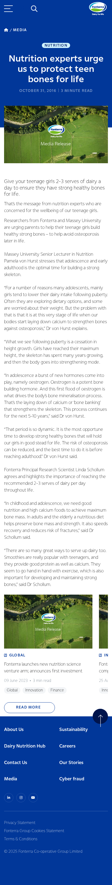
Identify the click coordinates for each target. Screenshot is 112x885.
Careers (67, 746)
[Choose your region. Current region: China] (21, 8)
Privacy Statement (19, 823)
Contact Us (15, 763)
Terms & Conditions (20, 839)
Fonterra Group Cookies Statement (34, 831)
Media (10, 779)
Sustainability (73, 729)
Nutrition (56, 45)
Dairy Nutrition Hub (24, 746)
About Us (14, 729)
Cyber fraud (71, 779)
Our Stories (71, 763)
